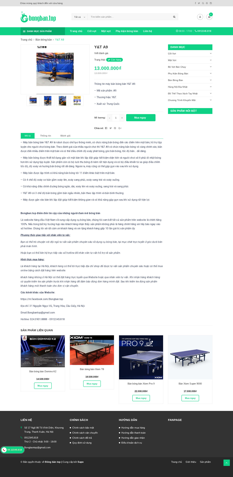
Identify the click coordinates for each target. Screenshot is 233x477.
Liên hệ (147, 31)
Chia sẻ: (99, 128)
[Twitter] (199, 3)
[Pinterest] (207, 3)
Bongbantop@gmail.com (37, 447)
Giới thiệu (191, 462)
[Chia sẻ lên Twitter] (111, 128)
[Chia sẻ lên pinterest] (115, 128)
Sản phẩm (205, 462)
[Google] (203, 3)
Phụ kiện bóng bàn (127, 31)
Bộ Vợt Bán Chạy (177, 67)
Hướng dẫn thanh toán (133, 432)
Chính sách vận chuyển (85, 432)
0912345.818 (204, 31)
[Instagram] (211, 3)
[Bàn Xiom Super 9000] (190, 357)
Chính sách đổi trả (82, 437)
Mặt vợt (106, 31)
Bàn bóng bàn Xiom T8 (92, 369)
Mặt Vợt (172, 60)
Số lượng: (100, 117)
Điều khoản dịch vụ (131, 442)
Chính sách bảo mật (83, 427)
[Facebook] (195, 3)
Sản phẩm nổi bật (183, 110)
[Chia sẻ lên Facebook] (106, 128)
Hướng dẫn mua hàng (133, 427)
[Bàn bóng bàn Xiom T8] (92, 350)
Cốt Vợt (172, 53)
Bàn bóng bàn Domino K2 (42, 371)
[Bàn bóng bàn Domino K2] (43, 351)
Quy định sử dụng (81, 442)
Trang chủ (76, 31)
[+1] (119, 128)
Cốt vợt (91, 31)
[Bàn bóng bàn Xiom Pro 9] (141, 357)
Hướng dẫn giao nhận (133, 437)
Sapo (81, 462)
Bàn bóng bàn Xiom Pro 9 (141, 383)
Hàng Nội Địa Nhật (177, 87)
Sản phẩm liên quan (37, 330)
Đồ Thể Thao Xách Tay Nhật (182, 93)
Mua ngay (43, 385)
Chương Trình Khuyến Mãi (182, 100)
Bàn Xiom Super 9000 (190, 383)
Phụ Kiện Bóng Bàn (178, 73)
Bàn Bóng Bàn (175, 80)
